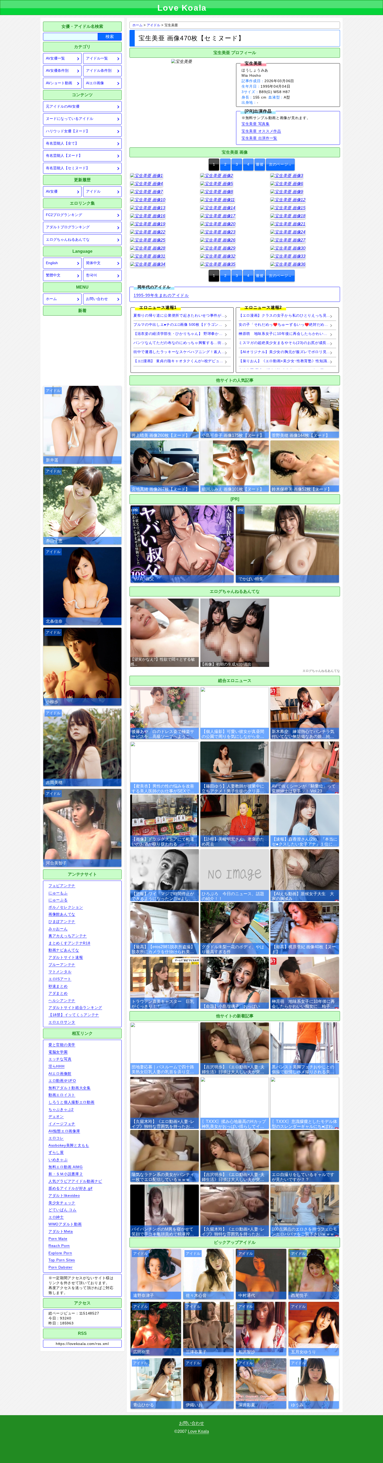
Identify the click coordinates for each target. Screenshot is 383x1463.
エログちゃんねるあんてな (68, 240)
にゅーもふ (58, 893)
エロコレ (56, 1138)
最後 (259, 164)
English (52, 263)
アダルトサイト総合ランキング (75, 1007)
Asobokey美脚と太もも (68, 1145)
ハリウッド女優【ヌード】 (68, 131)
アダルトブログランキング (68, 227)
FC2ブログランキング (64, 215)
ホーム (51, 299)
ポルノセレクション (65, 907)
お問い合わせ (97, 299)
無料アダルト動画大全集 (69, 1088)
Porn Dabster (60, 1267)
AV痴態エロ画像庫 (64, 1131)
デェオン (56, 1116)
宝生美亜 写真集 (256, 124)
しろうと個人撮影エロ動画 (71, 1102)
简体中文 (93, 263)
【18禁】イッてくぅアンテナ (73, 1015)
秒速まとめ (58, 986)
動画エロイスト (61, 1095)
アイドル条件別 (99, 71)
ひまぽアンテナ (61, 921)
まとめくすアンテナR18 (69, 943)
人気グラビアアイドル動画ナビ (75, 1181)
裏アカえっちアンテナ (67, 936)
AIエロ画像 (95, 83)
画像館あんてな (61, 914)
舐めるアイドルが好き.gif (70, 1188)
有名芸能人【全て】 (62, 143)
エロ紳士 (56, 1217)
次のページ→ (280, 164)
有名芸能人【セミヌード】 (68, 168)
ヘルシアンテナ (61, 1000)
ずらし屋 (56, 1152)
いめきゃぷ (58, 1160)
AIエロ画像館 (59, 1073)
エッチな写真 (59, 1059)
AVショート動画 (59, 83)
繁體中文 (53, 275)
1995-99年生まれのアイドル (161, 295)
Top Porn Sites (61, 1260)
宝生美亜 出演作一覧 (259, 138)
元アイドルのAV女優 (62, 106)
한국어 (91, 275)
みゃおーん (58, 929)
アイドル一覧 (97, 58)
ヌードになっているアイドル (69, 119)
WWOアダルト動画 (65, 1224)
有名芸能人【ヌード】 (64, 156)
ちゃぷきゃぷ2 (61, 1109)
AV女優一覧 (55, 58)
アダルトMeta (60, 1231)
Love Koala (198, 1431)
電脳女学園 (58, 1052)
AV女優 (52, 191)
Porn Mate (57, 1239)
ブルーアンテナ (61, 965)
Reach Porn (59, 1246)
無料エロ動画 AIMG (65, 1167)
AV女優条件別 (57, 71)
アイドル (93, 191)
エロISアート (59, 979)
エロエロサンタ (61, 1022)
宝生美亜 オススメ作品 (261, 131)
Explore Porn (60, 1253)
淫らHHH (56, 1066)
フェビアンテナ (61, 885)
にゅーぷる (58, 900)
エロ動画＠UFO (62, 1080)
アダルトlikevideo (64, 1195)
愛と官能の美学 (61, 1045)
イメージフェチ (61, 1124)
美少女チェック (61, 1203)
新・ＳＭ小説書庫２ (65, 1174)
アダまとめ (58, 993)
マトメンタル (59, 972)
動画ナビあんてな (63, 950)
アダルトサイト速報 (65, 957)
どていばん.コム (62, 1210)
